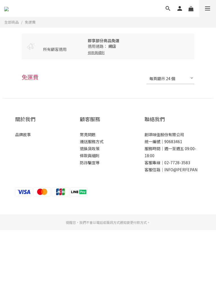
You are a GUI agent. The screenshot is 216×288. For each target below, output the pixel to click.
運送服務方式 (92, 141)
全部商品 (11, 22)
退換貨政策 (90, 148)
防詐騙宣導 (90, 162)
